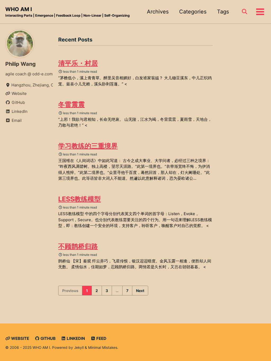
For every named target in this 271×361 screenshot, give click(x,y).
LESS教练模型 (79, 199)
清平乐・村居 (78, 63)
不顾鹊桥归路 (78, 246)
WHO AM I (67, 11)
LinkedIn (75, 338)
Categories (192, 11)
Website (19, 338)
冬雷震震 (71, 104)
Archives (158, 11)
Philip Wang (20, 64)
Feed (101, 338)
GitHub (48, 338)
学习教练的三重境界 (88, 146)
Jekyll (79, 347)
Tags (223, 11)
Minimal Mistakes (102, 347)
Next (140, 290)
